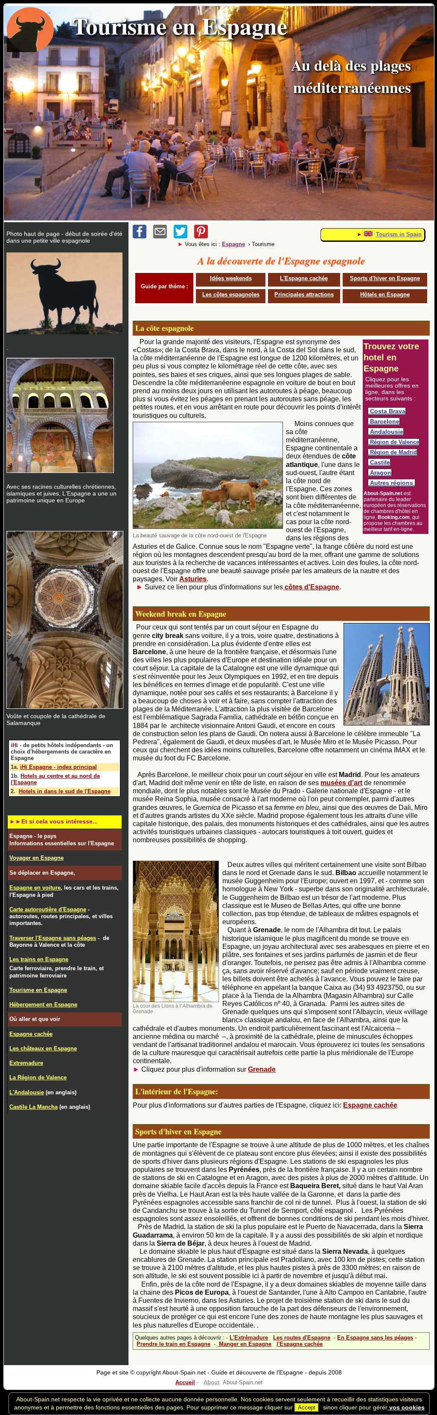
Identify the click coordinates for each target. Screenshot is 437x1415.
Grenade (262, 1069)
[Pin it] (203, 236)
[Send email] (163, 236)
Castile (379, 462)
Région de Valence (393, 442)
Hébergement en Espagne (43, 1004)
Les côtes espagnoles (230, 294)
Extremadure (26, 1063)
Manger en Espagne (244, 1344)
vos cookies (406, 1407)
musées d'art (341, 782)
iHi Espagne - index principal (58, 767)
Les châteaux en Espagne (43, 1048)
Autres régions (391, 482)
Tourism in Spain (399, 234)
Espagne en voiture (35, 887)
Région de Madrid (392, 452)
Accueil (185, 1382)
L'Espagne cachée (304, 278)
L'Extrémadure (249, 1337)
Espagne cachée (370, 1105)
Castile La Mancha (33, 1107)
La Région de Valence (38, 1077)
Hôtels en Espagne (385, 294)
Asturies (193, 579)
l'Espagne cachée (300, 1344)
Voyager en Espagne (36, 858)
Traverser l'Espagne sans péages (52, 938)
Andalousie (385, 431)
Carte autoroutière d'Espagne (47, 909)
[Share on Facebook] (143, 236)
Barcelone (383, 421)
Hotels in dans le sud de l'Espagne (65, 791)
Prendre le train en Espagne (173, 1344)
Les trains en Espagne (38, 959)
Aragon (379, 472)
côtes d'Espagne (311, 587)
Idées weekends (231, 278)
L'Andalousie (26, 1092)
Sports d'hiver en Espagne (385, 278)
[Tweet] (184, 236)
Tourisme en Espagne (38, 990)
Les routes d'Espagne (301, 1337)
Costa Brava (386, 411)
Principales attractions (304, 294)
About (211, 1382)
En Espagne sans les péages (375, 1337)
